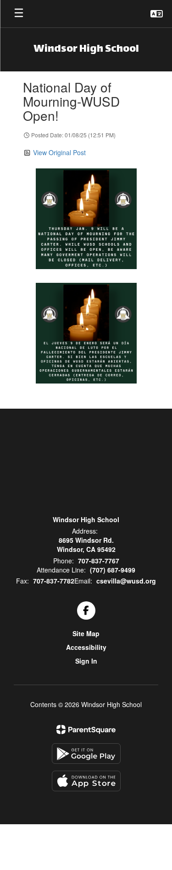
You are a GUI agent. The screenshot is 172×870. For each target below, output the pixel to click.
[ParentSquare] (86, 729)
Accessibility (86, 647)
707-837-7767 (98, 560)
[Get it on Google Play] (86, 753)
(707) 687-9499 (112, 569)
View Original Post (59, 152)
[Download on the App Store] (86, 781)
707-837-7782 (53, 580)
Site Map (86, 633)
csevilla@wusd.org (126, 580)
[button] (156, 13)
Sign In (86, 660)
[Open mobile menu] (18, 13)
